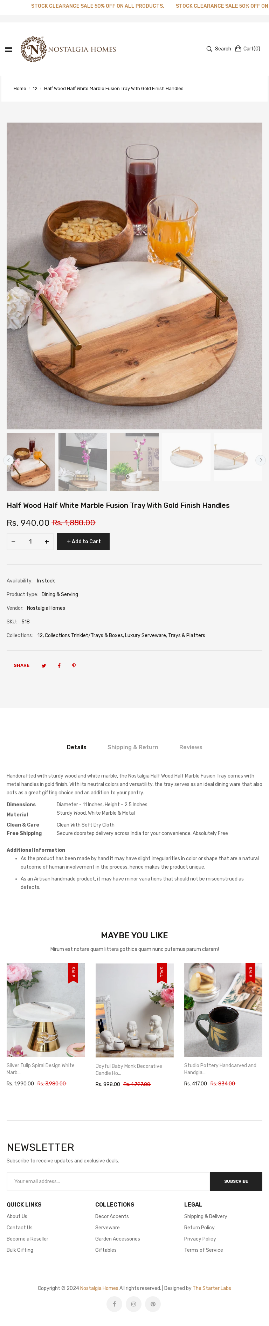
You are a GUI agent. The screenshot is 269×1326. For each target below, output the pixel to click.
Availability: (20, 581)
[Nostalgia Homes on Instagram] (134, 1304)
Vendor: (15, 608)
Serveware (107, 1228)
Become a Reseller (27, 1239)
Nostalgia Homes (99, 1288)
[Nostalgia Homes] (68, 49)
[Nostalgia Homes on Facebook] (114, 1304)
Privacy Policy (200, 1239)
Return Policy (199, 1228)
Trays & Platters (186, 635)
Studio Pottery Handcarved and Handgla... (220, 1069)
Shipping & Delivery (205, 1217)
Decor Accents (112, 1217)
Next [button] (260, 460)
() (251, 49)
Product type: (22, 595)
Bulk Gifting (20, 1250)
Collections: (20, 635)
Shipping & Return (133, 747)
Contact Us (20, 1228)
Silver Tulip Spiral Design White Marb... (41, 1069)
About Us (17, 1217)
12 (40, 635)
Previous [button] (8, 460)
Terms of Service (203, 1250)
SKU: (12, 622)
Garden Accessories (117, 1239)
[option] (31, 462)
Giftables (106, 1250)
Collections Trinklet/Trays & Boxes (84, 635)
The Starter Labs (212, 1288)
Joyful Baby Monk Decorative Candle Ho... (129, 1069)
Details (77, 747)
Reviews (190, 747)
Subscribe (236, 1181)
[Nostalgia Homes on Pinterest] (153, 1304)
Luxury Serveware (145, 635)
